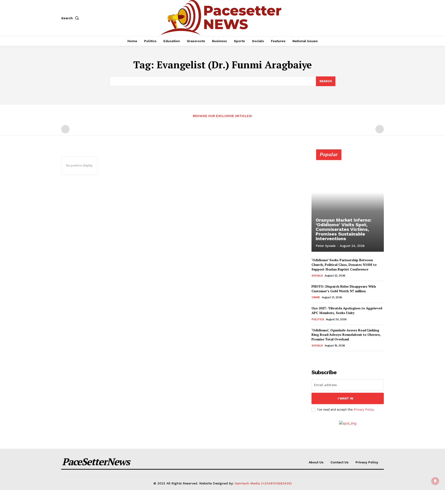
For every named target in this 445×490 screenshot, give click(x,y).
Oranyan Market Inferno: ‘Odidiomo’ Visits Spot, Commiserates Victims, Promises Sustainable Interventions (343, 229)
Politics (318, 319)
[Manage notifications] (435, 481)
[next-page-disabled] (379, 129)
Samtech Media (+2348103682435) (263, 483)
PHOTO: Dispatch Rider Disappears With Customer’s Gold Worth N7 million (344, 288)
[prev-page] (65, 129)
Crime (316, 297)
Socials (317, 275)
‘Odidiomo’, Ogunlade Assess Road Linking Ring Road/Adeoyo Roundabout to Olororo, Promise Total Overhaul (346, 334)
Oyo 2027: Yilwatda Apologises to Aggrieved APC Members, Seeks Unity (347, 310)
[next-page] (322, 357)
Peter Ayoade (326, 246)
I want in (345, 398)
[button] (71, 18)
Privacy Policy (364, 409)
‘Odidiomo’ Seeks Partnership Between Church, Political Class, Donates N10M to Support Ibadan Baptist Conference (344, 264)
